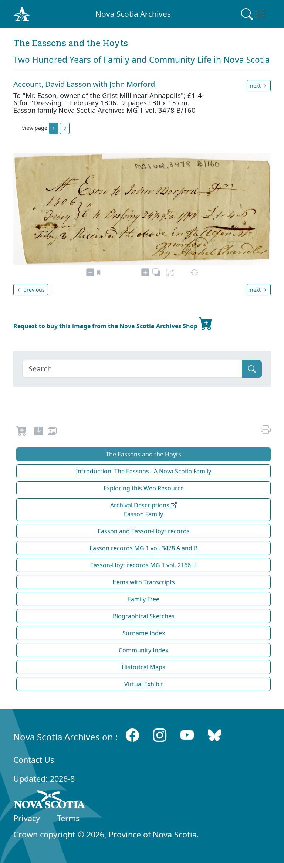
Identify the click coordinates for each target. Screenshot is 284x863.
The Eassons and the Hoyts (143, 454)
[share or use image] (52, 432)
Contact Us (33, 759)
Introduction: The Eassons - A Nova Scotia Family (143, 471)
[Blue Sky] (214, 735)
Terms (68, 818)
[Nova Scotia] (49, 800)
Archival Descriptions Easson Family (140, 509)
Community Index (143, 650)
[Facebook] (132, 735)
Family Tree (143, 599)
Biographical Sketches (144, 616)
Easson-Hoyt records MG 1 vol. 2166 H (143, 565)
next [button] (256, 85)
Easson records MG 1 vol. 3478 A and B (143, 548)
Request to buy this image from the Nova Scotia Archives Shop (106, 326)
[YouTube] (187, 735)
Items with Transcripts (143, 582)
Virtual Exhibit (143, 684)
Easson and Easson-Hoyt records (144, 531)
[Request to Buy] (21, 432)
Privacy (26, 818)
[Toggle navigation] (254, 14)
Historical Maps (143, 667)
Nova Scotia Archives (133, 14)
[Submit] (252, 369)
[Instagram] (159, 735)
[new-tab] (38, 432)
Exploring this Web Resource (144, 488)
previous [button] (33, 289)
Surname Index (143, 633)
